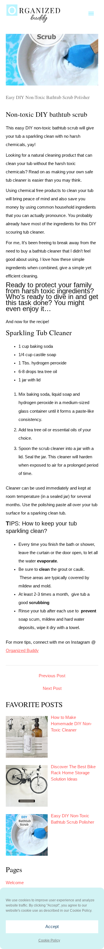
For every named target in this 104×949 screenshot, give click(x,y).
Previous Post (52, 676)
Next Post (52, 688)
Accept (52, 926)
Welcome (15, 882)
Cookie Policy (49, 940)
